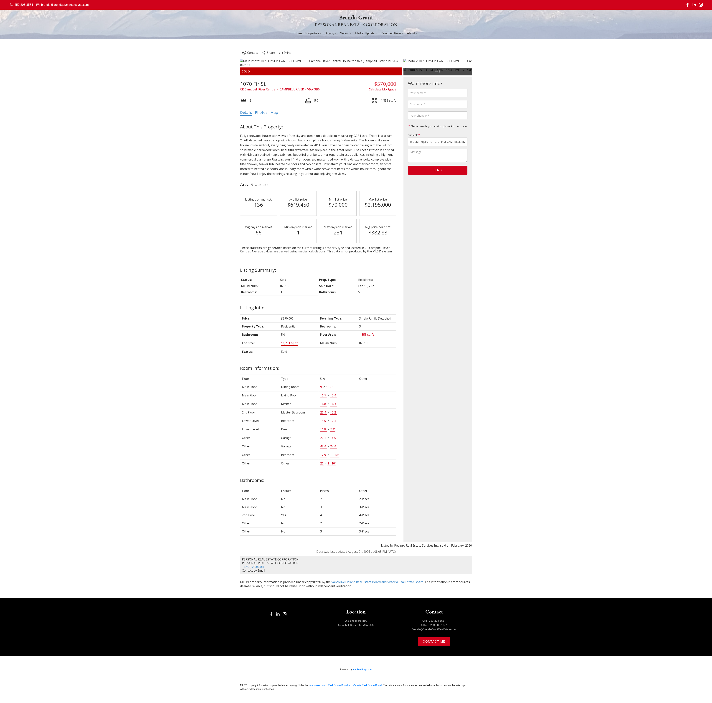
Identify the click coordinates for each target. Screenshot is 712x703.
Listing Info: (252, 308)
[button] (21, 5)
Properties (312, 33)
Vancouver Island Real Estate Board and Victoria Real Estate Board (377, 582)
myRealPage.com (362, 669)
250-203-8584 (23, 4)
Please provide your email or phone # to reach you (438, 126)
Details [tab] (246, 112)
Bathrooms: (252, 480)
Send (438, 170)
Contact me (434, 641)
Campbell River (390, 33)
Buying (329, 33)
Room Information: (259, 368)
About (411, 33)
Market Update (365, 33)
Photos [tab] (261, 112)
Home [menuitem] (298, 33)
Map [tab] (274, 112)
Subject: (413, 135)
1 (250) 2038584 (253, 567)
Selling (344, 33)
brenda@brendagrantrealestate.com (65, 4)
